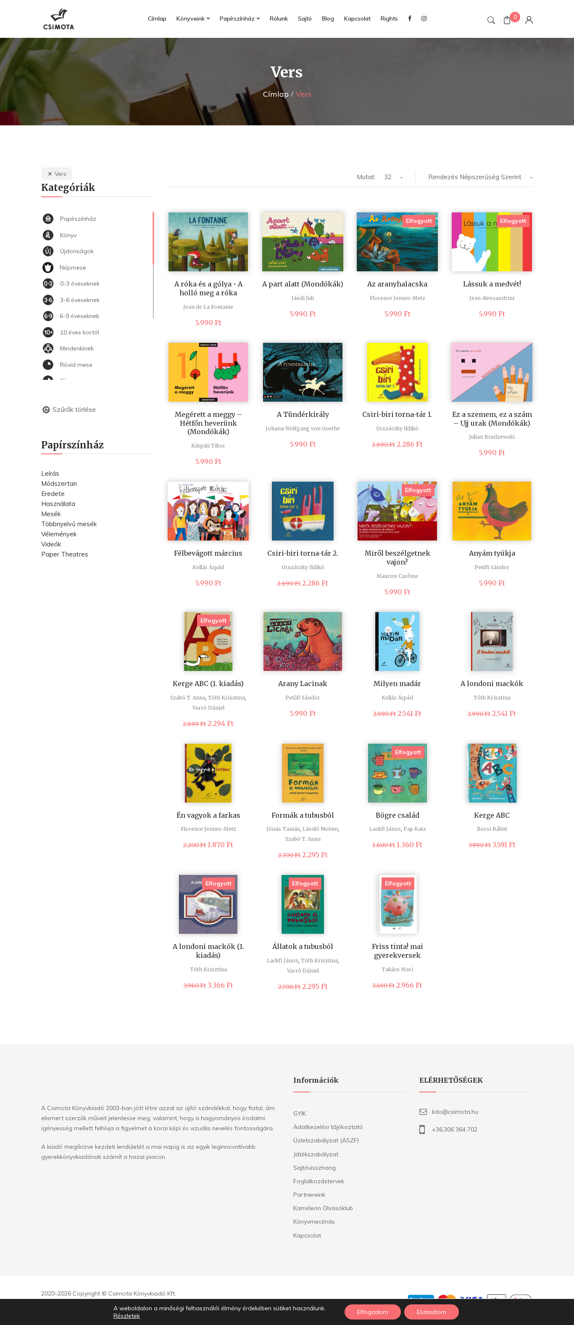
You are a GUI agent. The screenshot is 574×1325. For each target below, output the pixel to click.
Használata (58, 504)
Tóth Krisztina (226, 697)
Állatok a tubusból (302, 946)
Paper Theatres (64, 554)
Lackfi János (385, 829)
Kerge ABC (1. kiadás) (208, 683)
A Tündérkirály (303, 414)
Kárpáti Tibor (208, 446)
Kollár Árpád (208, 567)
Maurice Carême (397, 576)
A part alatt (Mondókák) (302, 284)
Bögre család (397, 815)
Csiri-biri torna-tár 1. (397, 414)
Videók (51, 544)
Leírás (50, 473)
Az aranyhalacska (397, 284)
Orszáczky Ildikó (397, 428)
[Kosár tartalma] (507, 21)
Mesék (51, 514)
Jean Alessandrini (491, 298)
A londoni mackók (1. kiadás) (208, 950)
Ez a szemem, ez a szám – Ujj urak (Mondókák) (492, 418)
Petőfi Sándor (491, 567)
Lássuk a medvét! (492, 284)
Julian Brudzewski (492, 437)
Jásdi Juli (303, 298)
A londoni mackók (492, 683)
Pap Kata (414, 829)
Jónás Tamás (283, 829)
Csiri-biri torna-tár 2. (302, 553)
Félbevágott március (208, 553)
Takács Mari (397, 969)
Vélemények (58, 534)
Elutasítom (431, 1312)
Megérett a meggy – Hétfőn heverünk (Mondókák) (208, 423)
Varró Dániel (208, 708)
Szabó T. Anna (187, 697)
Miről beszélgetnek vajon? (397, 557)
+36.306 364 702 (454, 1129)
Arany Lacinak (302, 683)
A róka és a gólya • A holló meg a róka (208, 288)
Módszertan (59, 484)
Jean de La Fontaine (208, 307)
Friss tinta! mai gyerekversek (397, 950)
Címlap (276, 94)
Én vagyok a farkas (208, 815)
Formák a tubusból (302, 815)
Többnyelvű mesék (69, 524)
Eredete (53, 494)
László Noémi (320, 829)
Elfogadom (372, 1312)
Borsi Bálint (492, 829)
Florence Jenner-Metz (397, 298)
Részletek (126, 1316)
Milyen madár (397, 683)
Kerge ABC (492, 815)
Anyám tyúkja (492, 553)
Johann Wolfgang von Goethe (303, 428)
